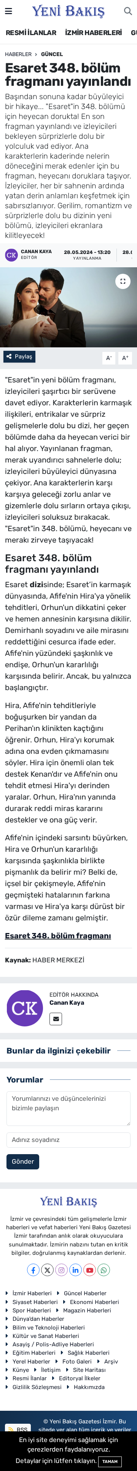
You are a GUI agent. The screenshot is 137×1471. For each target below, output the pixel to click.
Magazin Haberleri (87, 1310)
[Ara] (128, 11)
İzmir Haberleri (32, 1293)
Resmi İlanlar (30, 1378)
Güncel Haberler (85, 1293)
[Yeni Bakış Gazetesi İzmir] (68, 11)
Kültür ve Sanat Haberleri (46, 1336)
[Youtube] (89, 1270)
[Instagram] (61, 1270)
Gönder (23, 1161)
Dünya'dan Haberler (38, 1318)
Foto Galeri (77, 1361)
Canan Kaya (66, 1002)
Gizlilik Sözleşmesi (37, 1387)
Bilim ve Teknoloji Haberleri (49, 1327)
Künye (21, 1370)
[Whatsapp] (103, 1270)
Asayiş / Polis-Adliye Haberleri (53, 1344)
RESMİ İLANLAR (31, 33)
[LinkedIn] (75, 1270)
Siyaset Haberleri (35, 1302)
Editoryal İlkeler (79, 1378)
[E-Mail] (55, 1019)
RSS (21, 1429)
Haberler (18, 54)
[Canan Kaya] (24, 1007)
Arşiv (111, 1361)
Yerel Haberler (31, 1361)
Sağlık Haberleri (89, 1352)
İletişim (51, 1370)
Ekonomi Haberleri (94, 1302)
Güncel (52, 54)
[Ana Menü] (8, 11)
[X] (47, 1270)
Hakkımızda (89, 1387)
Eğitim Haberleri (34, 1352)
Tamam (110, 1461)
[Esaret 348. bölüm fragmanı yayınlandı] (68, 307)
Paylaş (23, 356)
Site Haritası (89, 1370)
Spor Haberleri (32, 1310)
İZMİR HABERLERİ (93, 33)
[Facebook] (33, 1270)
